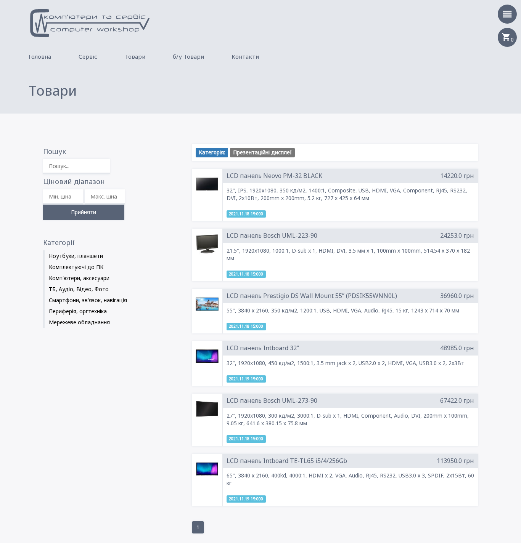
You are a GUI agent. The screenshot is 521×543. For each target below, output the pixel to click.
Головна (40, 56)
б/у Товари (188, 56)
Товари (135, 56)
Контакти (245, 56)
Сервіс (88, 56)
